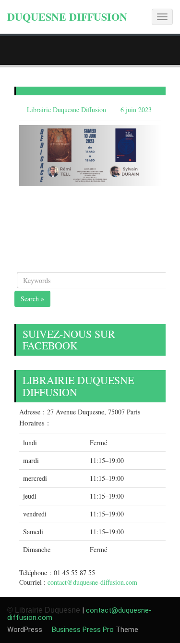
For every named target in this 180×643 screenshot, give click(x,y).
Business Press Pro (82, 629)
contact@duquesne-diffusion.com (92, 582)
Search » (32, 298)
